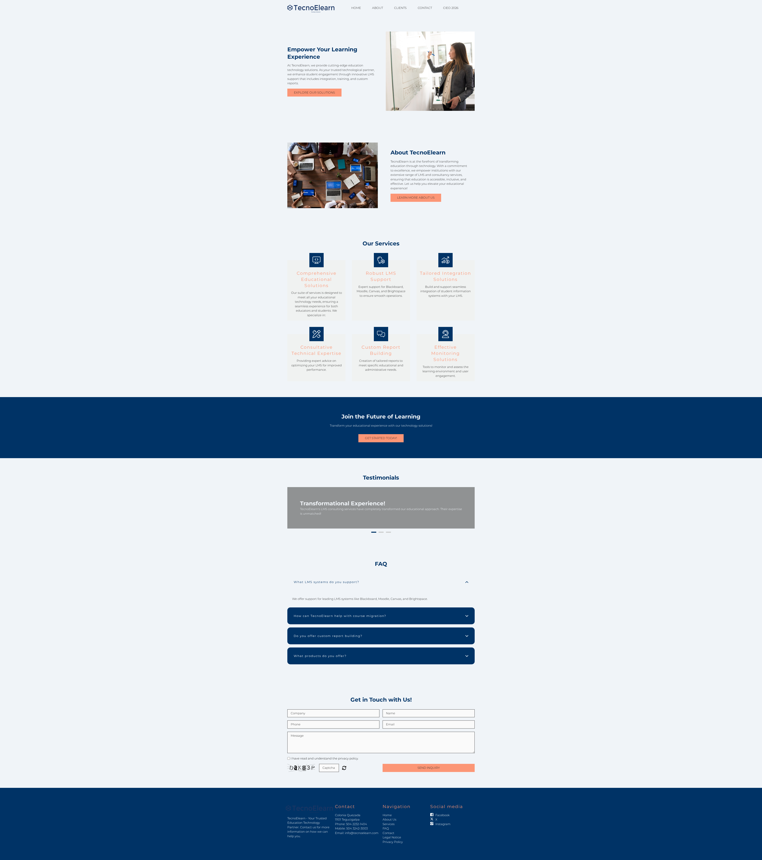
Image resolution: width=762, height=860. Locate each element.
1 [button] (373, 527)
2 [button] (381, 527)
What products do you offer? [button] (320, 651)
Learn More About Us (416, 197)
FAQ (386, 824)
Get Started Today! (381, 438)
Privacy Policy (393, 837)
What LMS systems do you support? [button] (326, 577)
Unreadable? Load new (344, 763)
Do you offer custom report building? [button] (328, 631)
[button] (294, 506)
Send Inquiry (429, 763)
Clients (400, 8)
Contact (425, 8)
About (377, 8)
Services (388, 819)
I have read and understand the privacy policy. (324, 754)
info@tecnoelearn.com (361, 828)
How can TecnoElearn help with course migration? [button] (340, 611)
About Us (389, 815)
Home (356, 8)
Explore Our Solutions (314, 92)
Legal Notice (392, 833)
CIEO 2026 (450, 8)
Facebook (442, 810)
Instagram (442, 819)
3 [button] (388, 527)
